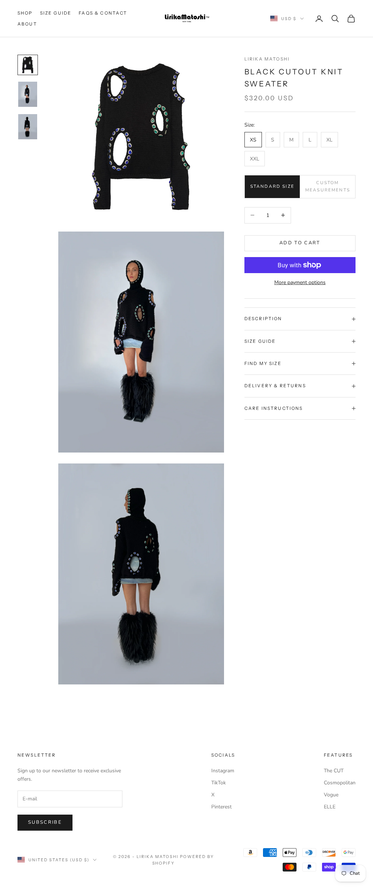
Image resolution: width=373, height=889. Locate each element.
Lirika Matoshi (267, 59)
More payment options (300, 282)
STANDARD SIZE (272, 186)
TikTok (218, 782)
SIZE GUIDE (56, 13)
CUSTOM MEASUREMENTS (327, 186)
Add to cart (300, 243)
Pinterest (221, 806)
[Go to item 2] (27, 94)
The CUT (333, 770)
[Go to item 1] (27, 65)
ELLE (329, 806)
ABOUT (27, 24)
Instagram (222, 770)
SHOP (25, 13)
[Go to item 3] (27, 126)
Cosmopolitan (340, 782)
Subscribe (45, 822)
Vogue (331, 794)
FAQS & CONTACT (103, 13)
